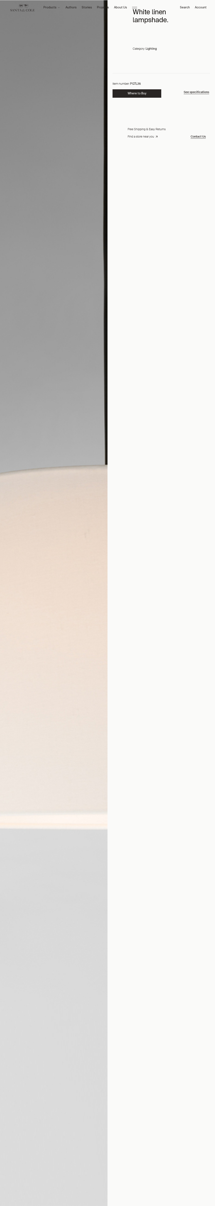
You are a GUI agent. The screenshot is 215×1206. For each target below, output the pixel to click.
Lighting (151, 48)
